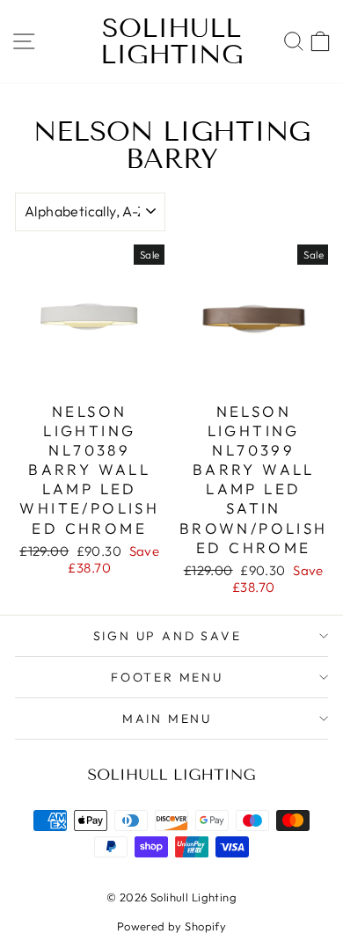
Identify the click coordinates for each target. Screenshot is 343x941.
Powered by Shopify (172, 926)
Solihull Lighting (172, 41)
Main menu (167, 718)
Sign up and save (167, 636)
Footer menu (167, 677)
